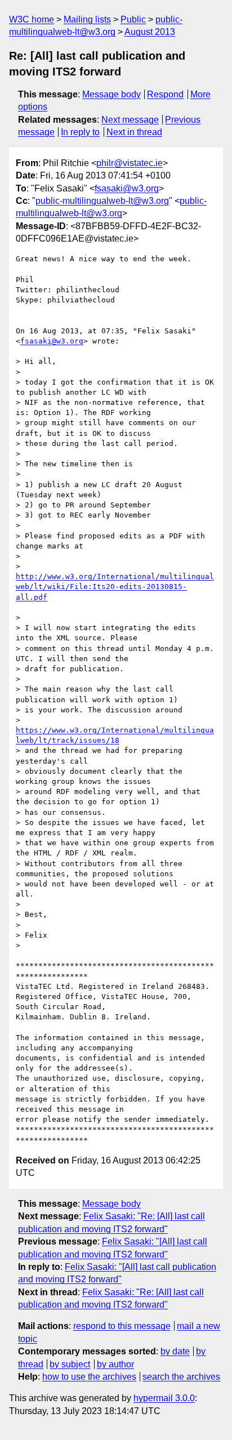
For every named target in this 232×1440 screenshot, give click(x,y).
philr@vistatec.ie (129, 163)
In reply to (80, 132)
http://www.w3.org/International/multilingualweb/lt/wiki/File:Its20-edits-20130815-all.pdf (115, 586)
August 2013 (149, 32)
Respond (165, 94)
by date (175, 1351)
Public (133, 19)
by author (115, 1364)
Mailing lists (87, 19)
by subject (70, 1364)
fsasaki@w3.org (127, 188)
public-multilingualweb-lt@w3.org (102, 201)
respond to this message (122, 1326)
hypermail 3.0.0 (164, 1398)
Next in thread (134, 132)
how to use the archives (89, 1376)
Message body (111, 94)
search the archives (181, 1376)
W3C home (31, 19)
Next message (130, 119)
